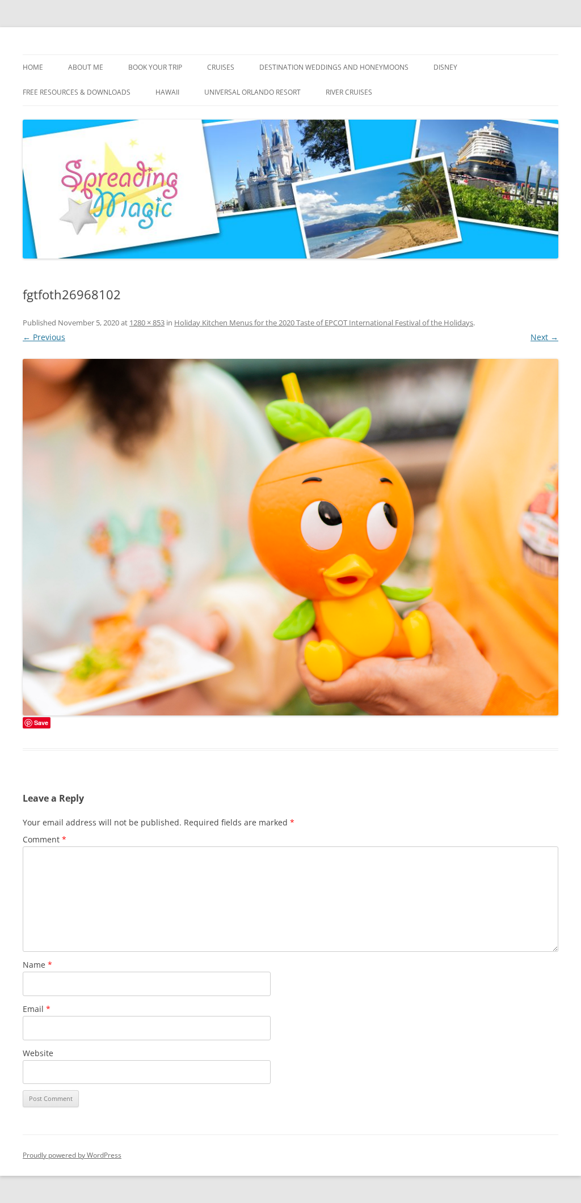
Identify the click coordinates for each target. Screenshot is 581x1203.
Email (36, 1008)
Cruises (220, 67)
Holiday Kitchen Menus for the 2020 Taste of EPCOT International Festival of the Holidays (323, 322)
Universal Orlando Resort (252, 92)
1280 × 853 (147, 322)
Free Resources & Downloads (76, 92)
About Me (85, 67)
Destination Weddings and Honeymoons (334, 67)
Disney (445, 67)
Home (33, 67)
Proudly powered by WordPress (72, 1155)
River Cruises (349, 92)
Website (38, 1053)
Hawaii (167, 92)
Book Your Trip (155, 67)
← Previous (44, 337)
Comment (44, 839)
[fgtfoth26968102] (290, 537)
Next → (544, 337)
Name (37, 964)
